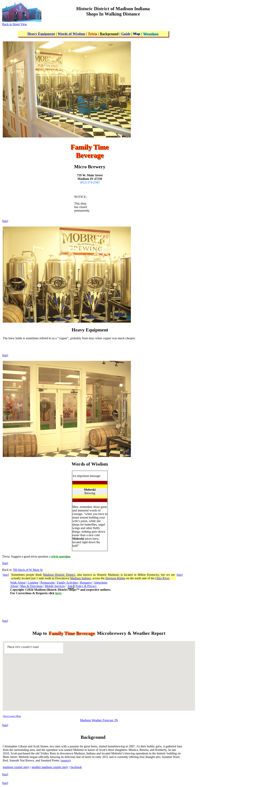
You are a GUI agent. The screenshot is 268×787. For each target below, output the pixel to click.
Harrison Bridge (115, 578)
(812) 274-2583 (89, 182)
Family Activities (67, 582)
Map (136, 34)
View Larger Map (12, 716)
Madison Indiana (80, 578)
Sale (70, 586)
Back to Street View (14, 24)
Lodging (33, 582)
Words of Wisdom (71, 34)
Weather (151, 34)
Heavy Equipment (41, 34)
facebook (76, 767)
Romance (86, 582)
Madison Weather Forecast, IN (99, 720)
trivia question (60, 556)
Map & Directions (31, 586)
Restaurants (47, 582)
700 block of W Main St (28, 569)
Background (109, 34)
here (58, 593)
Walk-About (18, 582)
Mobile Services (55, 586)
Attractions (100, 582)
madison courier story (16, 767)
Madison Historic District (59, 574)
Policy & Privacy (86, 586)
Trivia (92, 34)
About (14, 586)
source (66, 760)
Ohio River (162, 578)
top (5, 221)
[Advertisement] (235, 30)
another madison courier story (50, 767)
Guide (125, 34)
